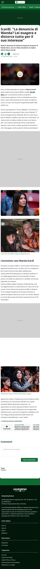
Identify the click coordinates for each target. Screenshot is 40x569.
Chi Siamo (4, 545)
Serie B (3, 528)
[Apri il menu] (2, 2)
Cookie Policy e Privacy (8, 560)
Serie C (3, 530)
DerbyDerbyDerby (7, 7)
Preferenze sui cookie (8, 565)
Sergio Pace (16, 54)
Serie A (3, 525)
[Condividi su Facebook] (5, 54)
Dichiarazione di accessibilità (10, 562)
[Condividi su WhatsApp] (2, 54)
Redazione (4, 543)
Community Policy (7, 557)
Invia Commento (29, 460)
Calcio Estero (22, 7)
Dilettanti (4, 533)
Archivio (4, 555)
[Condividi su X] (8, 54)
